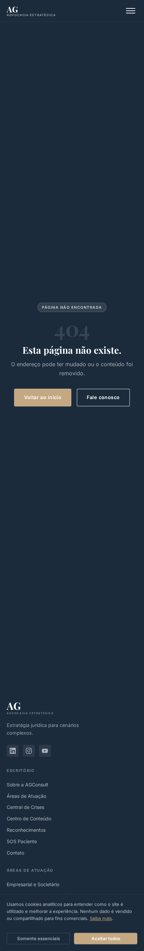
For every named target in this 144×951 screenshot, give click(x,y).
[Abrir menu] (130, 10)
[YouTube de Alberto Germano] (45, 751)
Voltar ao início (42, 397)
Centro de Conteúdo (29, 818)
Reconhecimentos (26, 830)
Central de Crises (25, 807)
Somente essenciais (38, 938)
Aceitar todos (105, 938)
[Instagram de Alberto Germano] (29, 751)
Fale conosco (103, 397)
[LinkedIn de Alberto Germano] (13, 751)
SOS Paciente (22, 841)
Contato (15, 853)
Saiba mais (101, 918)
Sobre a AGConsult (27, 784)
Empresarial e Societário (33, 884)
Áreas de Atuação (26, 796)
